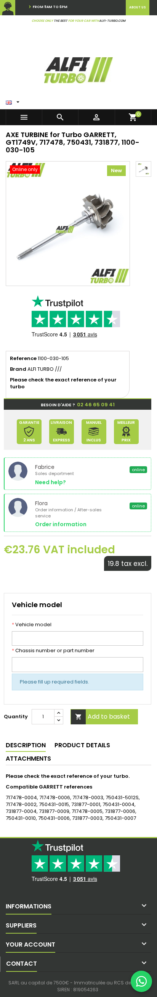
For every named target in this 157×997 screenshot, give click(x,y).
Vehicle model (31, 624)
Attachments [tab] (28, 758)
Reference (23, 358)
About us (137, 7)
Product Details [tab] (82, 745)
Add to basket (102, 716)
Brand (18, 369)
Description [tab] (26, 745)
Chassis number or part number (53, 650)
